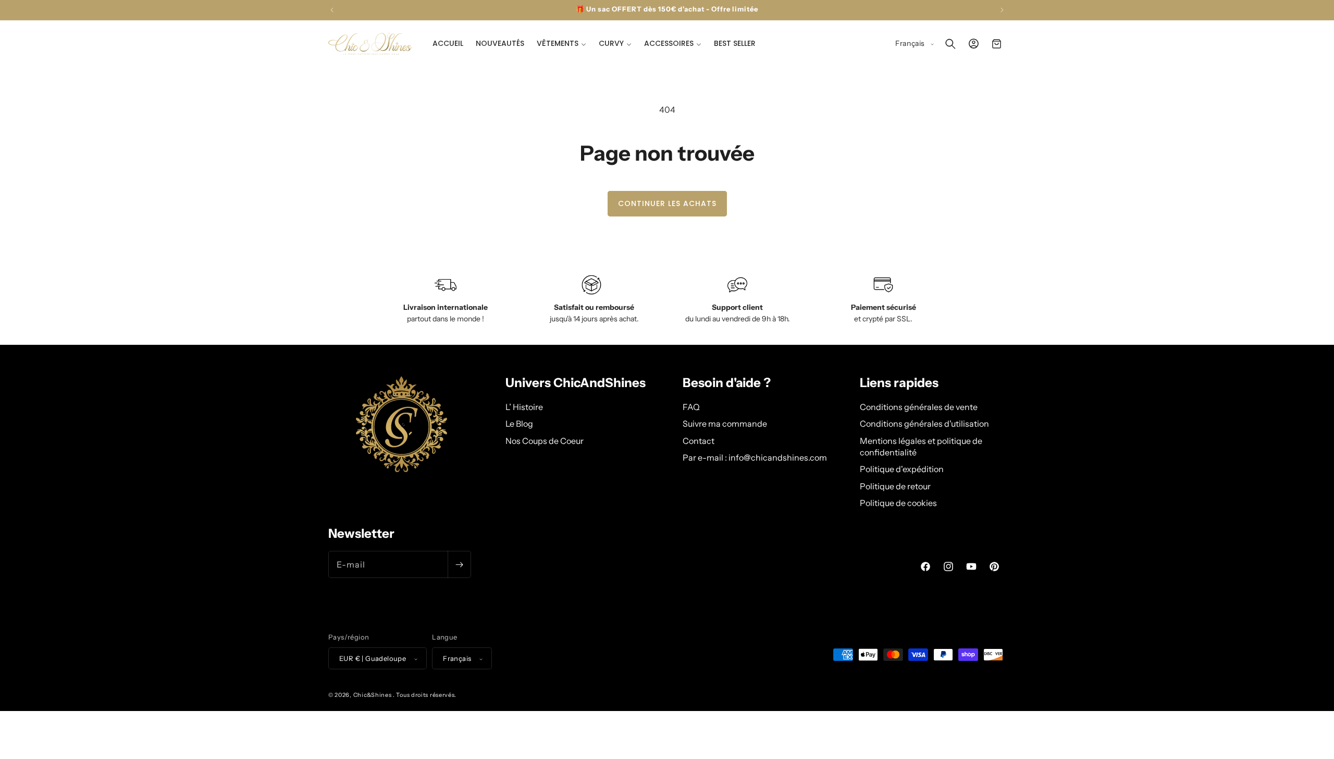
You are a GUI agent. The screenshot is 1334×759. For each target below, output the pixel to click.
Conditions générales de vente (919, 406)
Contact (698, 440)
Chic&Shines (372, 695)
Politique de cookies (898, 502)
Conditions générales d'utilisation (924, 423)
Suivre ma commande (725, 423)
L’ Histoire (524, 406)
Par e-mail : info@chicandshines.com (755, 457)
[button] (561, 43)
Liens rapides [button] (899, 383)
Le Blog (519, 423)
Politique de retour (895, 485)
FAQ (691, 406)
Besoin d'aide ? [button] (727, 383)
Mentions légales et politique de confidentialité (921, 446)
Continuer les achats (667, 203)
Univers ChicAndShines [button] (575, 383)
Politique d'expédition (902, 469)
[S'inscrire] (459, 564)
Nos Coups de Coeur (544, 440)
